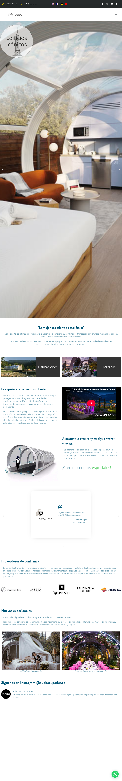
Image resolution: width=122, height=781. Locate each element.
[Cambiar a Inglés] (52, 3)
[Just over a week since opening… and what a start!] (46, 744)
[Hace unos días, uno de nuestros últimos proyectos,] (76, 727)
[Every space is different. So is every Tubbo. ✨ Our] (46, 710)
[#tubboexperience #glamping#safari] (15, 727)
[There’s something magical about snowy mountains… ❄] (106, 744)
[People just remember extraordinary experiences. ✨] (76, 710)
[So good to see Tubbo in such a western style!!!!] (46, 727)
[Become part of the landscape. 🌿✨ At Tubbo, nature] (106, 710)
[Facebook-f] (102, 4)
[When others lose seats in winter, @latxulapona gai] (46, 762)
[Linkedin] (116, 4)
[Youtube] (111, 4)
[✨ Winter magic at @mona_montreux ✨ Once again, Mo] (106, 727)
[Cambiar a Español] (66, 3)
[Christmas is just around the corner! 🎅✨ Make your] (106, 762)
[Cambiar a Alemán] (61, 3)
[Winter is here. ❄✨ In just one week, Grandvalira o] (15, 744)
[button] (116, 14)
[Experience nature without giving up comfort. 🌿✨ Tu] (15, 710)
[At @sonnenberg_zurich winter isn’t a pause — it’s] (15, 762)
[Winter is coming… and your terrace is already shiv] (76, 762)
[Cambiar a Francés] (57, 3)
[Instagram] (107, 4)
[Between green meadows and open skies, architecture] (76, 744)
